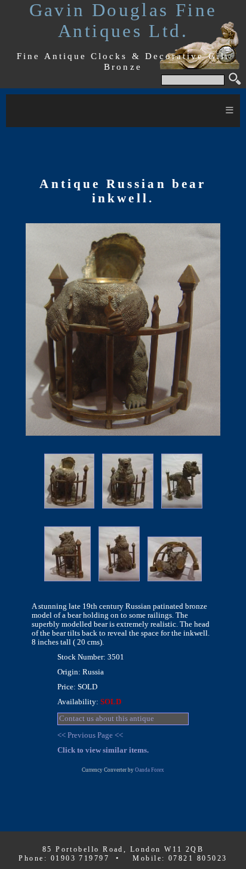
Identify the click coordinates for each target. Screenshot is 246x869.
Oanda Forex (149, 770)
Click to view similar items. (103, 750)
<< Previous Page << (90, 735)
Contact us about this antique (106, 718)
